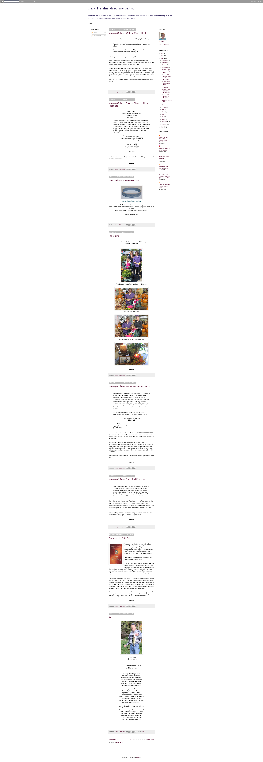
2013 (162, 53)
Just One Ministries (165, 184)
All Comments (97, 35)
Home (91, 23)
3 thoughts (122, 92)
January (164, 124)
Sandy (116, 92)
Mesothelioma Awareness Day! (124, 180)
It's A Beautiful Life (164, 148)
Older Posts (150, 739)
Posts (95, 32)
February (164, 121)
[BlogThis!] (129, 92)
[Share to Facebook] (133, 92)
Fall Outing (114, 236)
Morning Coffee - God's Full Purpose (127, 479)
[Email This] (127, 92)
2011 (162, 58)
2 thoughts (122, 468)
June (163, 112)
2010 (162, 127)
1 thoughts (122, 169)
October (164, 65)
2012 (162, 55)
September (165, 67)
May (163, 114)
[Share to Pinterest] (135, 92)
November (165, 62)
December (165, 60)
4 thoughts (122, 606)
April (163, 116)
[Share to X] (131, 92)
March (164, 119)
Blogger (138, 757)
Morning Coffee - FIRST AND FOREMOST (130, 386)
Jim (110, 617)
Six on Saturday (163, 150)
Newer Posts (112, 739)
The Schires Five (164, 175)
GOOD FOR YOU (163, 160)
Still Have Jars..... (163, 168)
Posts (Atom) (119, 742)
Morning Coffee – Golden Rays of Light (128, 33)
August (164, 107)
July (163, 109)
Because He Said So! (119, 538)
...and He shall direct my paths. (111, 8)
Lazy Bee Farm (163, 166)
